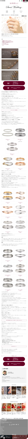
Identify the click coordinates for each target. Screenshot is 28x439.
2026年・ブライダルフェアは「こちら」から (14, 3)
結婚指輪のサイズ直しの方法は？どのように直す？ (7, 41)
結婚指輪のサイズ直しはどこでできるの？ (6, 40)
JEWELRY (2, 429)
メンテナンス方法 (4, 43)
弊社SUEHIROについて (14, 346)
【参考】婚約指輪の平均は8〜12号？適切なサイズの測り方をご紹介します (14, 320)
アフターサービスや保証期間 (5, 44)
